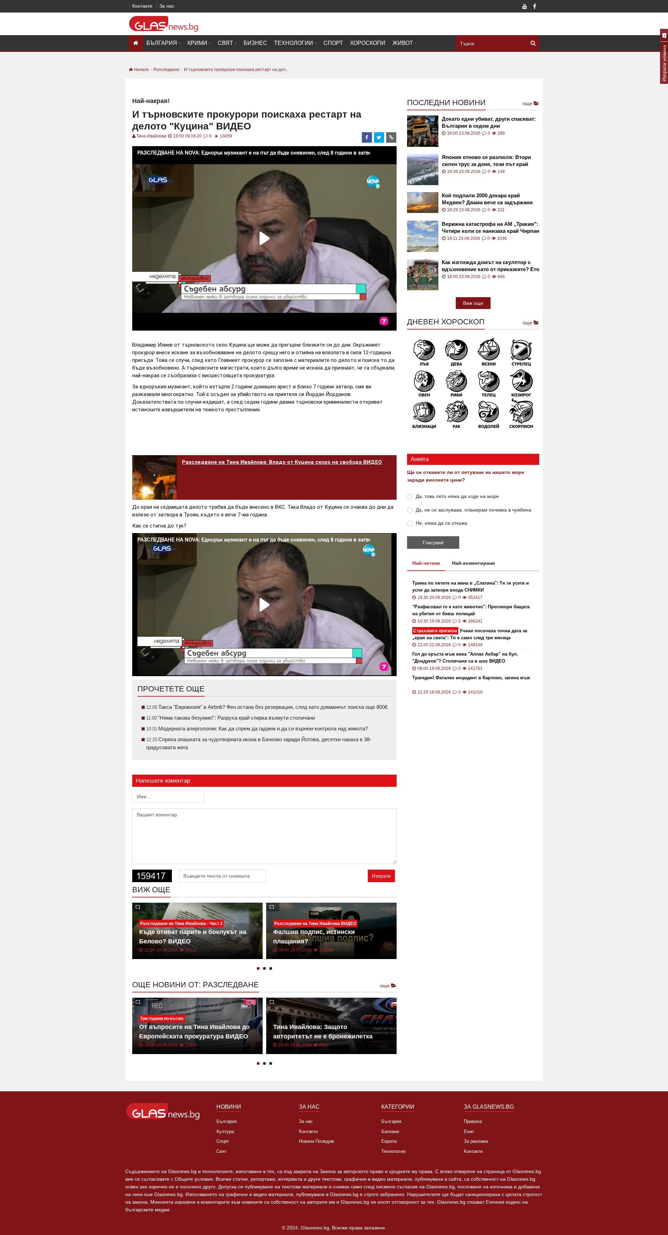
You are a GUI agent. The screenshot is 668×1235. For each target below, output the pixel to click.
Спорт (333, 43)
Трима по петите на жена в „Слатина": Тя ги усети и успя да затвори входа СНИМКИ (470, 586)
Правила (473, 1121)
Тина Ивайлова (151, 136)
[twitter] (379, 137)
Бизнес (255, 43)
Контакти (142, 6)
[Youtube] (525, 7)
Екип (469, 1131)
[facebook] (367, 137)
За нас (166, 6)
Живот (402, 43)
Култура (225, 1131)
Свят (225, 43)
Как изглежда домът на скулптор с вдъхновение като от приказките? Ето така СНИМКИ (490, 266)
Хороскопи (367, 43)
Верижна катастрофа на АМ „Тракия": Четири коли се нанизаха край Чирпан (490, 227)
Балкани (390, 1131)
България (161, 43)
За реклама (476, 1141)
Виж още (473, 303)
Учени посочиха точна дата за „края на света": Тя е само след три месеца (469, 634)
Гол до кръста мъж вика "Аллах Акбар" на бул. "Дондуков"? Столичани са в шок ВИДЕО (465, 657)
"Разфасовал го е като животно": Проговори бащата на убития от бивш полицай (471, 610)
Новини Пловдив (316, 1141)
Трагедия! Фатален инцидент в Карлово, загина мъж (471, 677)
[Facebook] (534, 7)
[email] (391, 137)
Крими (197, 43)
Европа (389, 1141)
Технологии (293, 43)
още (385, 985)
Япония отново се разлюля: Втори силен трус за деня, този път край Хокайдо (486, 161)
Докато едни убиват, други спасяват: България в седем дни (489, 122)
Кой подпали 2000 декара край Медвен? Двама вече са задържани (487, 198)
